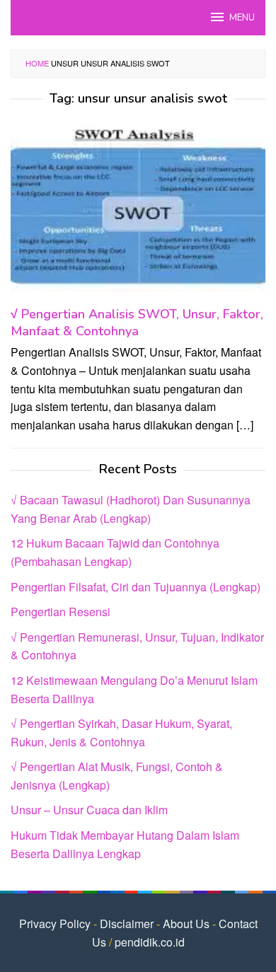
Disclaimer (127, 923)
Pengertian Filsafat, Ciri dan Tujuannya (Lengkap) (135, 587)
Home (37, 63)
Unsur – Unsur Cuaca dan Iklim (89, 810)
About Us (186, 923)
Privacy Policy (55, 923)
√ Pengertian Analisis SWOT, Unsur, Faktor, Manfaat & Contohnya (137, 323)
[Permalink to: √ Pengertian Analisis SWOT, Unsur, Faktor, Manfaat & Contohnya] (138, 211)
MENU (242, 17)
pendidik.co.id (150, 942)
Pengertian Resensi (60, 611)
